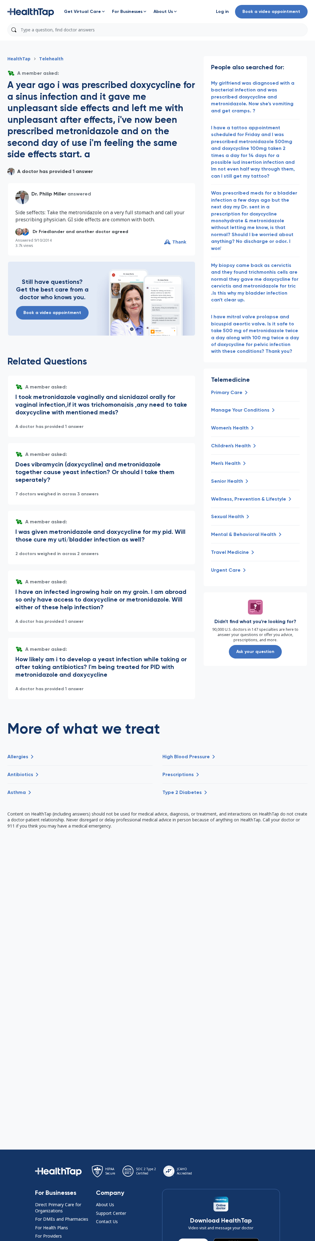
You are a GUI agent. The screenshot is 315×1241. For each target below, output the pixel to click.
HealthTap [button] (18, 59)
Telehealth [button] (51, 59)
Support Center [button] (111, 1213)
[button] (30, 11)
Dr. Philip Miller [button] (48, 194)
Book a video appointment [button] (271, 11)
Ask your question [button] (255, 651)
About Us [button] (105, 1204)
